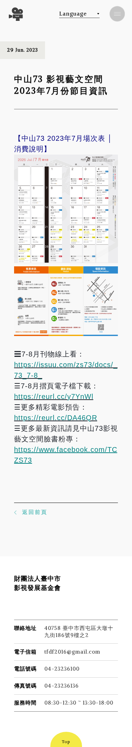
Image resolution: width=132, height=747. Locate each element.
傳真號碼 (25, 685)
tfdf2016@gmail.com (72, 651)
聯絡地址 (25, 628)
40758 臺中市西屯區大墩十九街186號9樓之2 (78, 631)
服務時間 (25, 702)
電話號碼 (25, 668)
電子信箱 (25, 651)
